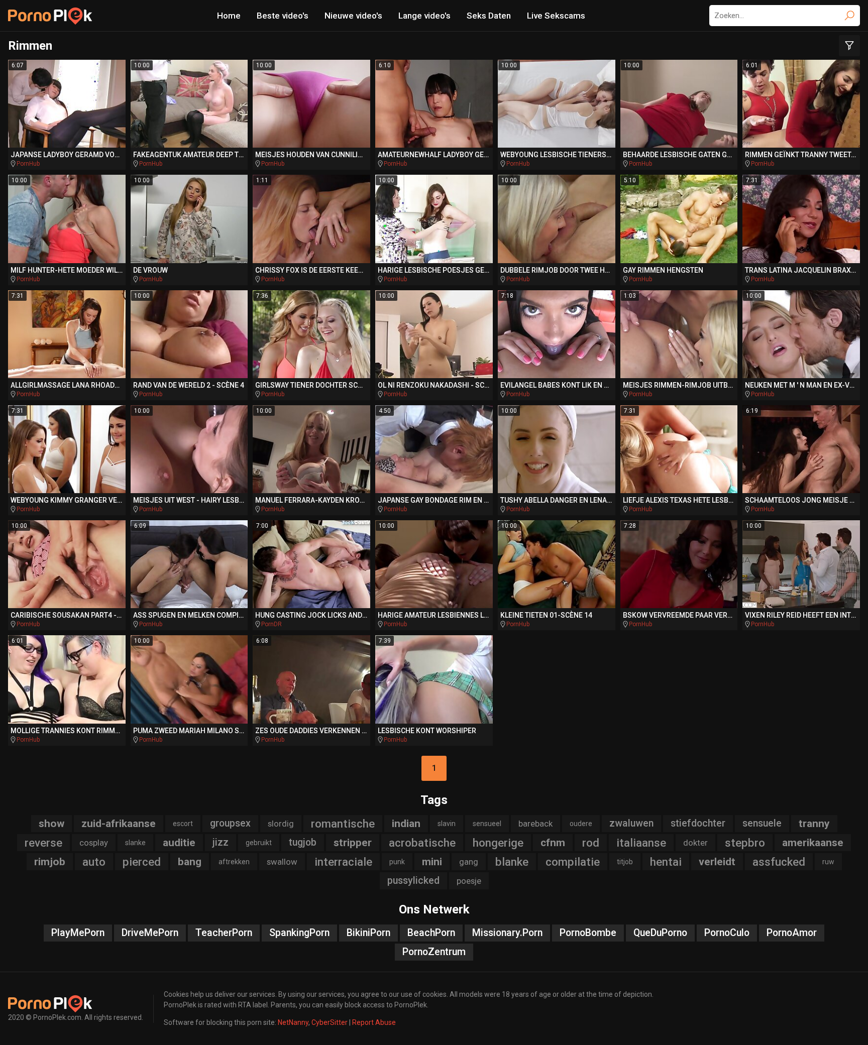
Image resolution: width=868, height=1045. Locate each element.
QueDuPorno (660, 933)
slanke (135, 843)
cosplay (93, 843)
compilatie (573, 861)
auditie (179, 843)
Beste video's (282, 16)
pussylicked (413, 880)
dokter (695, 843)
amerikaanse (812, 843)
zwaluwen (631, 823)
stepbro (745, 842)
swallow (282, 862)
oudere (581, 824)
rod (590, 842)
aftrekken (234, 862)
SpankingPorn (299, 933)
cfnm (552, 843)
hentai (666, 861)
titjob (625, 862)
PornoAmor (792, 933)
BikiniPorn (368, 933)
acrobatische (422, 842)
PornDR (271, 624)
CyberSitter (329, 1022)
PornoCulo (726, 933)
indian (406, 824)
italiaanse (641, 842)
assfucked (778, 861)
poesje (469, 881)
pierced (142, 861)
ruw (828, 862)
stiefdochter (698, 823)
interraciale (343, 861)
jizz (220, 842)
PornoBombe (588, 933)
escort (183, 824)
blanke (511, 861)
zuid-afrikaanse (118, 824)
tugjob (302, 842)
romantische (343, 823)
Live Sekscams (556, 16)
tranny (814, 824)
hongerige (498, 842)
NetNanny (293, 1022)
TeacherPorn (223, 933)
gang (468, 862)
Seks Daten (489, 16)
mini (432, 862)
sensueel (487, 824)
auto (93, 861)
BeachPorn (431, 933)
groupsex (230, 823)
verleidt (717, 862)
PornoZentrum (434, 952)
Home (229, 16)
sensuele (762, 823)
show (51, 824)
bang (189, 862)
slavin (447, 824)
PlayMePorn (77, 933)
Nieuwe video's (353, 16)
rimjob (49, 862)
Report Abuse (374, 1022)
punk (397, 862)
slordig (281, 824)
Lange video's (424, 16)
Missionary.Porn (507, 933)
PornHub (28, 163)
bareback (535, 824)
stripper (353, 843)
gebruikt (259, 843)
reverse (43, 842)
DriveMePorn (150, 933)
